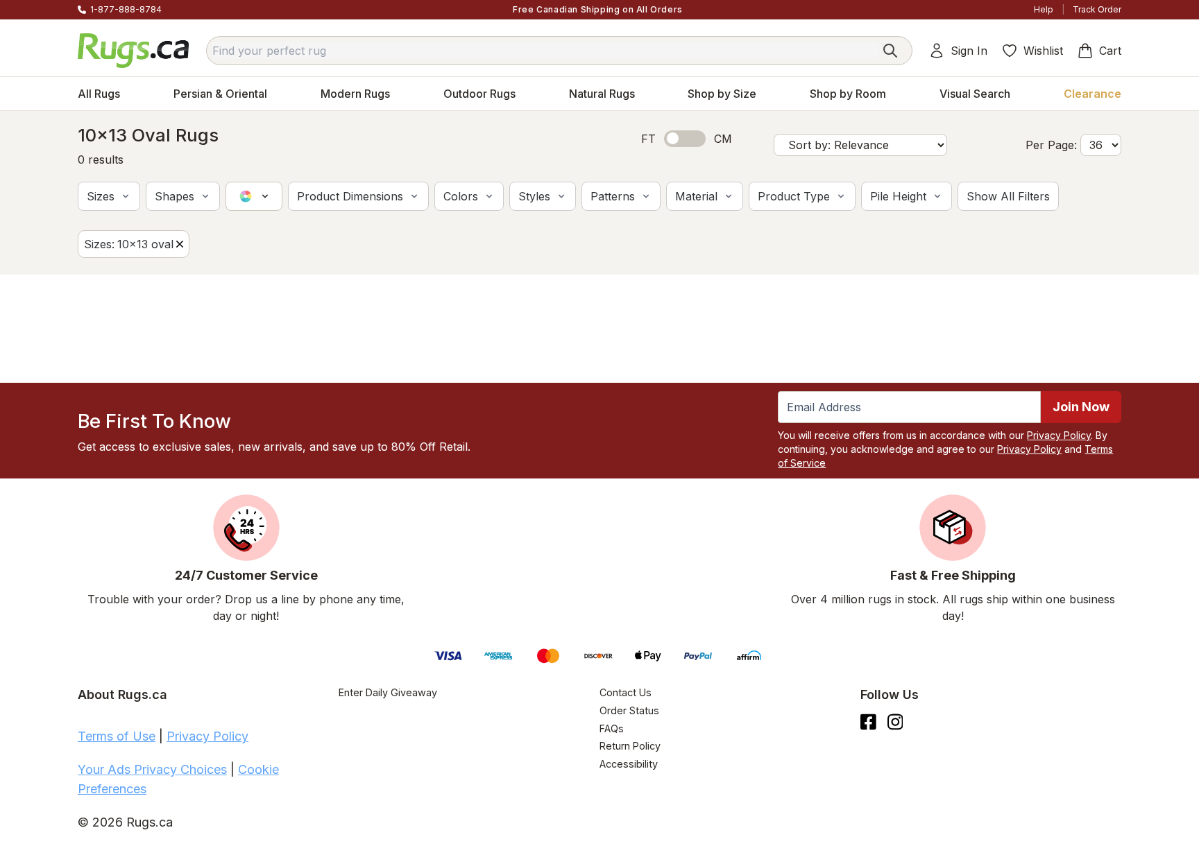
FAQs (612, 728)
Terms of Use (116, 736)
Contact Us (626, 692)
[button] (109, 196)
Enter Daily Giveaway (388, 692)
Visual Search (974, 94)
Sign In (969, 51)
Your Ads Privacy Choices (152, 769)
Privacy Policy (1059, 435)
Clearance (1092, 94)
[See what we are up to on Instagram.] (895, 722)
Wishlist (1043, 51)
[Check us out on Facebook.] (868, 722)
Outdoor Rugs (479, 94)
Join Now (1081, 406)
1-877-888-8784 (126, 9)
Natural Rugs (602, 94)
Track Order (1097, 9)
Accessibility (629, 764)
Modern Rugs (355, 94)
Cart (1110, 51)
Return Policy (630, 746)
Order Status (629, 710)
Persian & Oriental (220, 94)
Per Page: (1051, 145)
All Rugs (99, 94)
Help (1043, 9)
